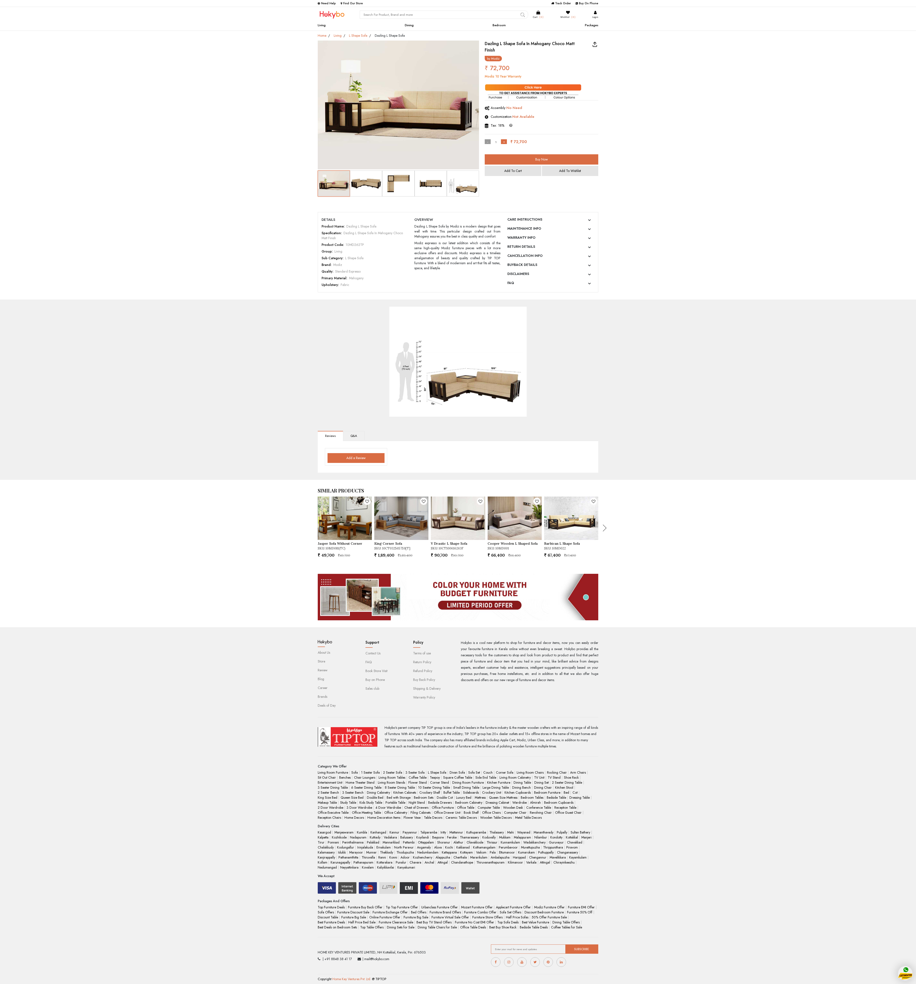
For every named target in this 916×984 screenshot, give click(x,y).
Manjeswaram (344, 832)
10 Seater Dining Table (434, 787)
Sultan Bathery (580, 832)
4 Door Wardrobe (388, 807)
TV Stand (554, 777)
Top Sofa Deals (508, 922)
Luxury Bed (463, 797)
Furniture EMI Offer (581, 907)
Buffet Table (451, 792)
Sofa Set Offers (510, 912)
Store (321, 661)
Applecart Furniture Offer (513, 907)
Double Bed (375, 797)
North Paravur (404, 847)
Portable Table (395, 802)
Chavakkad (574, 842)
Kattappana (449, 852)
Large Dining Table (496, 787)
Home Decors (354, 817)
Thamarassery (469, 837)
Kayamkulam (578, 857)
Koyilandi (422, 837)
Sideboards (471, 792)
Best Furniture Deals (331, 922)
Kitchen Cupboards (518, 792)
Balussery (406, 837)
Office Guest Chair (568, 812)
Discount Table (328, 917)
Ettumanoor (507, 852)
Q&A (353, 436)
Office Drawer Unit (447, 812)
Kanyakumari (406, 867)
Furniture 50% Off (579, 912)
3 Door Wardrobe (359, 807)
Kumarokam (526, 852)
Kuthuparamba (476, 832)
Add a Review (356, 458)
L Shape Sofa (358, 35)
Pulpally (562, 832)
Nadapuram (358, 837)
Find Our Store (353, 3)
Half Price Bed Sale (361, 922)
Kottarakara (384, 862)
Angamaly (424, 847)
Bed (566, 792)
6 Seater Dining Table (366, 787)
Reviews (330, 436)
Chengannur (537, 857)
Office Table (465, 807)
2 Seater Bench (328, 792)
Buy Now (541, 159)
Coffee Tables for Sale (566, 927)
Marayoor (356, 852)
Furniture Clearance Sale (396, 922)
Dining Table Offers (566, 922)
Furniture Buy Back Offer (365, 907)
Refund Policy (422, 670)
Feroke (452, 837)
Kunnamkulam (510, 842)
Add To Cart (513, 170)
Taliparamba (428, 832)
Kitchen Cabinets (404, 792)
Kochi (449, 847)
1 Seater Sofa (370, 772)
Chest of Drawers (416, 807)
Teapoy (435, 777)
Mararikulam (478, 857)
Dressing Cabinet (497, 802)
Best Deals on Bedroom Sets (337, 927)
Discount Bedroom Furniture (544, 912)
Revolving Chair (541, 812)
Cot (575, 792)
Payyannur (410, 832)
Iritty (443, 832)
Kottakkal (572, 837)
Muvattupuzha (530, 847)
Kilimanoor (515, 862)
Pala (493, 852)
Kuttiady (375, 837)
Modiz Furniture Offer (549, 907)
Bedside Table (556, 797)
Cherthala (460, 857)
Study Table (348, 802)
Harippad (519, 857)
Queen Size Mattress (503, 797)
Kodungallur (345, 847)
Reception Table (565, 807)
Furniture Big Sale (353, 917)
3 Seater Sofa (415, 772)
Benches (345, 777)
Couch (488, 772)
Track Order (563, 3)
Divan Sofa (457, 772)
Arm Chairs (578, 772)
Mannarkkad (391, 842)
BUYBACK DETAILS (522, 264)
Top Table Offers (372, 927)
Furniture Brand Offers (445, 912)
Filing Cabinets (421, 812)
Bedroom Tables (532, 797)
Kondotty (556, 837)
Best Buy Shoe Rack (502, 927)
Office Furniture (443, 807)
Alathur (458, 842)
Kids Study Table (370, 802)
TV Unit (539, 777)
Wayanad (523, 832)
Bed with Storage (399, 797)
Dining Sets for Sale (400, 927)
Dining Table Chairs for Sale (437, 927)
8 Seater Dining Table (400, 787)
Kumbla (362, 832)
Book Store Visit (376, 670)
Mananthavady (543, 832)
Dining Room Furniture (468, 782)
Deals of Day (327, 705)
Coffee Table (418, 777)
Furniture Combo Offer (480, 912)
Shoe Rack (571, 777)
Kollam (322, 862)
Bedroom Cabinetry (468, 802)
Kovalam (368, 867)
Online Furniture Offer (384, 917)
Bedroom (499, 25)
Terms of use (422, 653)
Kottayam (466, 852)
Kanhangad (378, 832)
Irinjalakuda (365, 847)
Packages (591, 25)
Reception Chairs (329, 817)
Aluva (438, 847)
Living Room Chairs (530, 772)
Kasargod (324, 832)
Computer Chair (515, 812)
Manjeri (586, 837)
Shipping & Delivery (427, 688)
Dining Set (541, 782)
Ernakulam (383, 847)
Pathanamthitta (348, 857)
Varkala (531, 862)
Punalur (401, 862)
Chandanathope (462, 862)
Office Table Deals (473, 927)
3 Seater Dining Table (333, 787)
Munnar (371, 852)
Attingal (442, 862)
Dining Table (522, 782)
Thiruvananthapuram (490, 862)
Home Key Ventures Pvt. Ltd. (351, 979)
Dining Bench (521, 787)
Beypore (438, 837)
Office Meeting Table (366, 812)
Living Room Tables (392, 777)
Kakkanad (463, 847)
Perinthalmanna (353, 842)
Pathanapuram (363, 862)
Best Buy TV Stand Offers (434, 922)
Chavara (415, 862)
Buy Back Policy (424, 679)
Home (322, 35)
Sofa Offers (326, 912)
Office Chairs (491, 812)
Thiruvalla (368, 857)
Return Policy (422, 662)
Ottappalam (426, 842)
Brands (322, 696)
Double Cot (445, 797)
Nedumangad (327, 867)
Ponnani (333, 842)
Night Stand (417, 802)
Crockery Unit (491, 792)
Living (322, 25)
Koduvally (489, 837)
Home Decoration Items (383, 817)
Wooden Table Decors (496, 817)
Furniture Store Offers (487, 917)
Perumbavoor (508, 847)
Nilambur (540, 837)
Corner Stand (439, 782)
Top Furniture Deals (331, 907)
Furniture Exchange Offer (390, 912)
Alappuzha (443, 857)
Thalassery (496, 832)
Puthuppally (546, 852)
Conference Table (538, 807)
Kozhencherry (422, 857)
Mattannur (456, 832)
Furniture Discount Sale (353, 912)
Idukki (342, 852)
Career (323, 687)
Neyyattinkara (349, 867)
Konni (393, 857)
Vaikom (481, 852)
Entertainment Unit (330, 782)
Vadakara (390, 837)
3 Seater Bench (353, 792)
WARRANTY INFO (521, 237)
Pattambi (409, 842)
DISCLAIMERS (518, 273)
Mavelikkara (558, 857)
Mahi (510, 832)
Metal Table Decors (528, 817)
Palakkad (373, 842)
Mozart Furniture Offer (477, 907)
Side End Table (485, 777)
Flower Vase (412, 817)
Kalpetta (323, 837)
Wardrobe (519, 802)
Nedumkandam (427, 852)
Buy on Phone (375, 679)
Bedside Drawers (440, 802)
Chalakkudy (326, 847)
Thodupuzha (405, 852)
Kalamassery (326, 852)
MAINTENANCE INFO (524, 228)
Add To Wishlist (570, 170)
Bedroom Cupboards (558, 802)
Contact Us (372, 653)
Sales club (372, 688)
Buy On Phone (588, 3)
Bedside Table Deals (534, 927)
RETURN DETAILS (521, 246)
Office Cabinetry (395, 812)
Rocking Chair (557, 772)
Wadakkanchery (534, 842)
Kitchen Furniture (498, 782)
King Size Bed (327, 797)
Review (323, 670)
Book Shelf (471, 812)
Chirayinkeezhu (564, 862)
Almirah (535, 802)
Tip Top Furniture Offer (402, 907)
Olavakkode (475, 842)
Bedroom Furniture (547, 792)
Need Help (328, 3)
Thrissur (492, 842)
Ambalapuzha (500, 857)
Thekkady (386, 852)
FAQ (510, 282)
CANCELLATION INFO (525, 255)
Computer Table (489, 807)
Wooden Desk (513, 807)
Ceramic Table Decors (461, 817)
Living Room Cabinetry (515, 777)
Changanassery (567, 852)
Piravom (572, 847)
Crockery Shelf (429, 792)
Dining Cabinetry (378, 792)
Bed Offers (418, 912)
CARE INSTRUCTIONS (524, 219)
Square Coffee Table (457, 777)
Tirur (321, 842)
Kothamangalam (484, 847)
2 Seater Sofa (392, 772)
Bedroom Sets (423, 797)
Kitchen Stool (564, 787)
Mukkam (504, 837)
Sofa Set (474, 772)
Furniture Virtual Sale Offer (450, 917)
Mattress (480, 797)
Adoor (405, 857)
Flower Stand (417, 782)
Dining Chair (543, 787)
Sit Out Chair (327, 777)
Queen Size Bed (352, 797)
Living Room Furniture (333, 772)
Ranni (382, 857)
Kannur (394, 832)
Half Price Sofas (517, 917)
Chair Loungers (364, 777)
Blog (321, 679)
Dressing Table (579, 797)
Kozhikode (339, 837)
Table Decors (433, 817)
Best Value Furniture (535, 922)
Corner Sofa (504, 772)
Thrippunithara (553, 847)
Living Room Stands (391, 782)
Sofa (354, 772)
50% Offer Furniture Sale (549, 917)
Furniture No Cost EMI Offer (474, 922)
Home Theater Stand (360, 782)
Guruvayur (556, 842)
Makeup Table (327, 802)
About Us (324, 652)
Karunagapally (340, 862)
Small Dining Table (466, 787)
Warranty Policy (424, 697)
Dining (409, 25)
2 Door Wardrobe (330, 807)
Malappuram (522, 837)
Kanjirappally (326, 857)
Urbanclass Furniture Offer (439, 907)
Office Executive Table (333, 812)
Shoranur (443, 842)
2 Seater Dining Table (567, 782)
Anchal (429, 862)
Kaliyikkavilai (385, 867)
